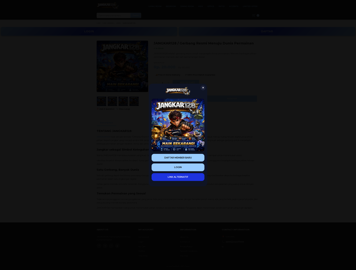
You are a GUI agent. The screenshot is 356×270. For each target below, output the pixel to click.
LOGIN (178, 167)
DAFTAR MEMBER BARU (178, 157)
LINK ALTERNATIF (178, 177)
